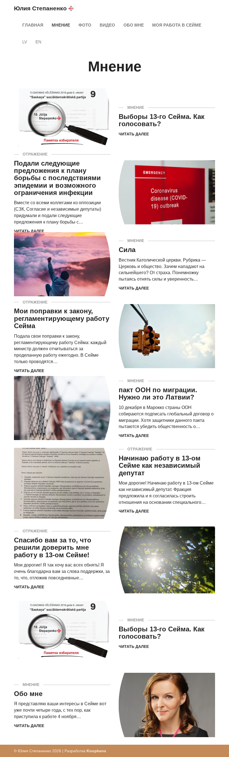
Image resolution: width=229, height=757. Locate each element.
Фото (84, 25)
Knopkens (96, 751)
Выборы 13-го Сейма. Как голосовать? (161, 120)
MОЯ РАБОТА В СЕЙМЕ (176, 25)
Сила (127, 249)
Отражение (35, 154)
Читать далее (134, 134)
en (38, 41)
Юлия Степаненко (40, 8)
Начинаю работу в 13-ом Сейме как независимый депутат (160, 465)
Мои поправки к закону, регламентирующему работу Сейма (61, 318)
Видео (107, 25)
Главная (32, 25)
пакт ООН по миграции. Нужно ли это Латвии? (158, 393)
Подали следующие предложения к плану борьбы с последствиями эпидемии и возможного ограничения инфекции (57, 178)
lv (24, 41)
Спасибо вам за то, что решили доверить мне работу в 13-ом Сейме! (52, 547)
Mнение (61, 25)
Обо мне (133, 25)
